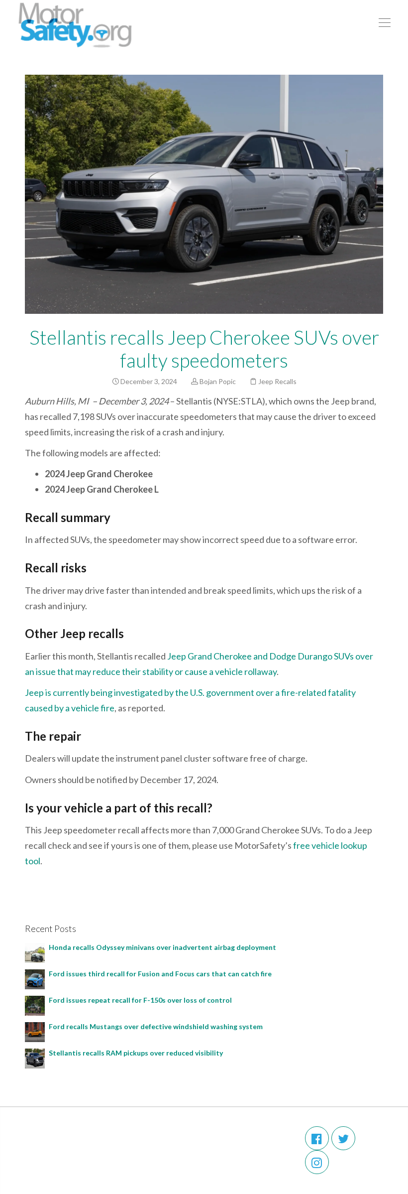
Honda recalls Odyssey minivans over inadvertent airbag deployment (164, 947)
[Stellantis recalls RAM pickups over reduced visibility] (35, 1057)
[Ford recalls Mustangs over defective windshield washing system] (35, 1031)
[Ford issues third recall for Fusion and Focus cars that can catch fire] (35, 978)
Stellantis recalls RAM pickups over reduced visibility (136, 1053)
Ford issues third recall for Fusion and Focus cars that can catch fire (160, 973)
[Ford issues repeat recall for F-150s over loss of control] (35, 1004)
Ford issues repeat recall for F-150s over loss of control (140, 1000)
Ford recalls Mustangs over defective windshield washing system (157, 1026)
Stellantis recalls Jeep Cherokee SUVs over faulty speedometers (204, 349)
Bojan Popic (218, 381)
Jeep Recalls (277, 381)
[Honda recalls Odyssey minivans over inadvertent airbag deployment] (35, 951)
